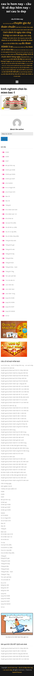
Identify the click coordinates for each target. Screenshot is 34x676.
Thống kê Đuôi (9, 262)
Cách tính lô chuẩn (15, 30)
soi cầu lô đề (21, 69)
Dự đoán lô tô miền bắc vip (8, 405)
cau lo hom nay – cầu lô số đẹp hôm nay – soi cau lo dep (16, 7)
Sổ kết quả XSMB (10, 170)
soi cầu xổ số (7, 74)
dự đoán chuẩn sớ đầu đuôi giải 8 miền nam (13, 472)
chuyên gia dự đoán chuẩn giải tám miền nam (14, 467)
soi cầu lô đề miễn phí (10, 72)
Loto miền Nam (9, 289)
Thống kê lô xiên (10, 249)
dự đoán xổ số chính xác (19, 47)
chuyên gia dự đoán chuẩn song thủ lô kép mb (14, 424)
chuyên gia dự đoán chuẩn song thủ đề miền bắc (15, 421)
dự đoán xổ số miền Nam (20, 50)
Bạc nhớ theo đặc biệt (8, 23)
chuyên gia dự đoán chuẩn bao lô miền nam (13, 459)
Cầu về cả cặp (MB (6, 550)
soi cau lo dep (20, 63)
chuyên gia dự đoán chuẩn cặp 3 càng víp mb (13, 383)
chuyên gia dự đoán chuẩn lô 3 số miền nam (13, 469)
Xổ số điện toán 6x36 (11, 209)
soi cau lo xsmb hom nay (15, 65)
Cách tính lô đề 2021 (26, 30)
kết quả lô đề (19, 52)
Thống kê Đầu (9, 258)
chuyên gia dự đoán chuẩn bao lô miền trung (13, 432)
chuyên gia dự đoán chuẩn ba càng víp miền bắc (14, 373)
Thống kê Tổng (9, 271)
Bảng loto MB (5, 585)
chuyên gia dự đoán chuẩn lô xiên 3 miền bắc (13, 416)
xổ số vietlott (9, 183)
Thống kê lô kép (9, 254)
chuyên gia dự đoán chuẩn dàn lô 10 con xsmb (14, 400)
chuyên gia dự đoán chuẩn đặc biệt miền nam (14, 464)
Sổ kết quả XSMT (10, 179)
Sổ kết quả (4, 502)
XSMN (7, 156)
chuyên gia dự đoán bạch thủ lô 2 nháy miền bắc (14, 370)
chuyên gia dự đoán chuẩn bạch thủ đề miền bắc (14, 375)
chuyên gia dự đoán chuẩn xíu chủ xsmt (12, 453)
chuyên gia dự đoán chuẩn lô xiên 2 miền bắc (13, 413)
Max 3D (7, 196)
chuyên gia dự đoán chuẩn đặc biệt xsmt (12, 437)
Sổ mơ (7, 315)
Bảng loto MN (5, 590)
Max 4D (7, 201)
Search (4, 139)
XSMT (7, 161)
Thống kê (8, 205)
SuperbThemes (17, 672)
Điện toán (3, 532)
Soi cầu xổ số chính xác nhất (21, 74)
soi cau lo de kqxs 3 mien (17, 61)
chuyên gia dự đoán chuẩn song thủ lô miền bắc (14, 426)
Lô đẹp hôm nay (26, 52)
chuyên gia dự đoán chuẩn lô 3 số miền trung (13, 443)
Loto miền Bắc (9, 285)
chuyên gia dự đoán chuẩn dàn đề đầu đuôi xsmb (15, 397)
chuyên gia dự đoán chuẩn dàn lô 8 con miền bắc (15, 408)
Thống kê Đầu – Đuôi (11, 267)
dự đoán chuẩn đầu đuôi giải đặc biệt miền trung (14, 448)
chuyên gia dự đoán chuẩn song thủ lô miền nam (15, 480)
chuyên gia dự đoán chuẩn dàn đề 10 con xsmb (14, 394)
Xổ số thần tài (9, 218)
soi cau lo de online (9, 63)
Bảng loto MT (5, 588)
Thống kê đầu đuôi (10, 240)
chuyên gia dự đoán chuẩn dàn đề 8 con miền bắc (15, 392)
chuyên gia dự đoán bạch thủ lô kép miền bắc (14, 378)
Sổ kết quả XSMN (10, 174)
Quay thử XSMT (9, 307)
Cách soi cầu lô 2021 (5, 29)
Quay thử (3, 593)
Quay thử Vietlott (10, 311)
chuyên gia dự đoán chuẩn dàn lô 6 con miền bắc (15, 410)
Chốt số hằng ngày (6, 483)
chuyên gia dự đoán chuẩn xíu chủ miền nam (13, 477)
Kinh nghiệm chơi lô (6, 486)
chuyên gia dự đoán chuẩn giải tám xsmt (12, 440)
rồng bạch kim (25, 57)
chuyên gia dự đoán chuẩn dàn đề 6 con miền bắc (15, 389)
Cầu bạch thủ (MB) (10, 223)
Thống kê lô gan (9, 245)
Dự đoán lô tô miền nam (8, 456)
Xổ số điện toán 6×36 (7, 534)
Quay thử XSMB (9, 298)
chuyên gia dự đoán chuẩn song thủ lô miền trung (15, 451)
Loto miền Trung (10, 293)
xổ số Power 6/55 (10, 192)
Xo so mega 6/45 (10, 187)
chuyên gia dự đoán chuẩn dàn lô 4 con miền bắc (15, 402)
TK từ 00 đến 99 (10, 280)
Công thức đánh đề (24, 38)
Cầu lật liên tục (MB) (11, 227)
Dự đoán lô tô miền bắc (7, 368)
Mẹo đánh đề (11, 54)
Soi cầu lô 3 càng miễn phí (10, 67)
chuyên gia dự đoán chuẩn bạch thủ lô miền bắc (14, 381)
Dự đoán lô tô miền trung (8, 430)
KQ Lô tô (3, 583)
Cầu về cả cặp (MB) (10, 232)
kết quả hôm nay (10, 165)
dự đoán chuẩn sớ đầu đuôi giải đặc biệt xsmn (14, 475)
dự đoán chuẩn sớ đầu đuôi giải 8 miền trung (13, 445)
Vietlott (3, 513)
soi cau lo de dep (16, 59)
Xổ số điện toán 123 (11, 214)
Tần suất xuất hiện (10, 276)
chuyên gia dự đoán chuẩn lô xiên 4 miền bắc (13, 418)
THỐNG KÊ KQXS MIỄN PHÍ (8, 489)
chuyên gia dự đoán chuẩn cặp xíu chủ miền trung (15, 435)
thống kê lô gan (5, 558)
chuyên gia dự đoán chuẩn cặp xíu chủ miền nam (15, 461)
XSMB (7, 152)
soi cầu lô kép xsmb (23, 67)
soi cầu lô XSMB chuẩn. (10, 69)
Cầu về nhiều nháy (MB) (12, 236)
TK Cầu (3, 542)
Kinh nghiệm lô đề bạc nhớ (9, 52)
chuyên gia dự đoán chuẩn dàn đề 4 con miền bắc (15, 386)
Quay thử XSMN (9, 302)
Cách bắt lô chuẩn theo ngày (24, 27)
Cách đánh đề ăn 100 (13, 38)
